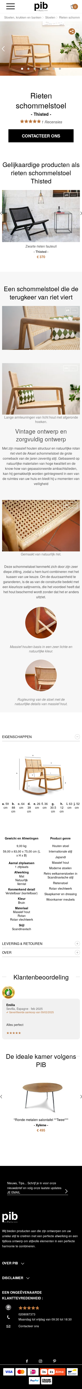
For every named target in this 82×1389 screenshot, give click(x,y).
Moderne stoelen (60, 868)
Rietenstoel (60, 883)
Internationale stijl (60, 851)
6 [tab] (54, 69)
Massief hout (60, 862)
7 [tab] (60, 69)
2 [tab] (28, 69)
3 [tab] (35, 69)
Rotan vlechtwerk (60, 888)
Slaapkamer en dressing (60, 894)
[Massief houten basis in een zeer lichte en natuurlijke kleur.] (41, 623)
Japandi (60, 857)
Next (78, 48)
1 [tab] (22, 69)
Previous (3, 48)
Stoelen (50, 17)
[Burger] (10, 7)
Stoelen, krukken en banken (22, 17)
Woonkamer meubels (60, 899)
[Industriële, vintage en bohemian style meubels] (41, 6)
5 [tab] (47, 69)
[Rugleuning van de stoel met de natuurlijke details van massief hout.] (41, 675)
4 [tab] (41, 69)
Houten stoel (60, 846)
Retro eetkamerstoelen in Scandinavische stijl (60, 875)
